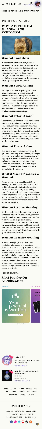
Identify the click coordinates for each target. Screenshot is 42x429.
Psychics (14, 11)
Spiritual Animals (15, 21)
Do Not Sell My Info (14, 417)
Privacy (23, 414)
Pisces (31, 394)
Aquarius (23, 394)
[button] (35, 417)
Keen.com (5, 286)
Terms (30, 414)
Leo (35, 389)
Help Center (28, 417)
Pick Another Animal (10, 273)
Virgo (7, 391)
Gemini (21, 389)
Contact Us (19, 411)
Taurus (13, 389)
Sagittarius (32, 391)
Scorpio (22, 391)
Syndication (13, 414)
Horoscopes (6, 11)
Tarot (26, 11)
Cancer (29, 389)
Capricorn (13, 394)
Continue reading (21, 381)
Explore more (20, 366)
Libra (14, 391)
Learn (4, 21)
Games (21, 11)
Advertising (31, 411)
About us (9, 411)
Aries (6, 389)
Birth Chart (34, 11)
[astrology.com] (13, 4)
